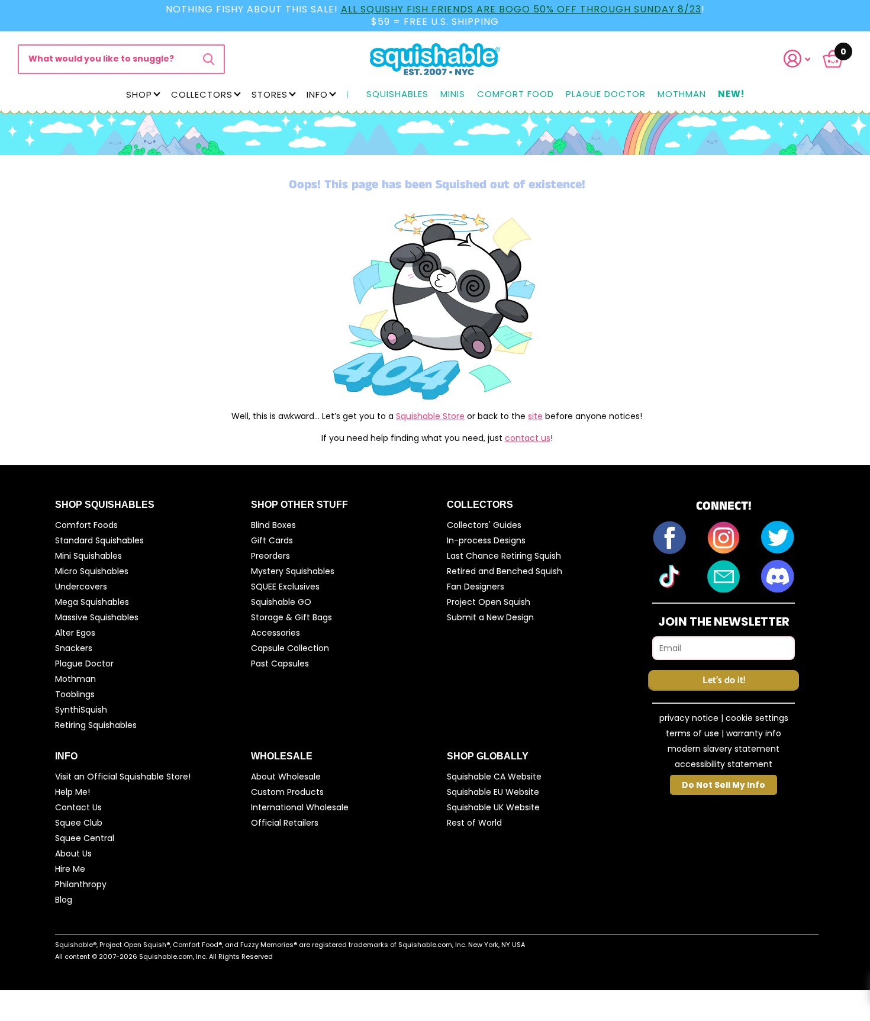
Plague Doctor (606, 94)
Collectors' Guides (484, 525)
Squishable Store (430, 416)
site (535, 416)
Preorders (270, 556)
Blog (63, 900)
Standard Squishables (99, 540)
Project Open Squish (488, 602)
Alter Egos (75, 633)
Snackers (73, 648)
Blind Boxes (273, 525)
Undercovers (81, 586)
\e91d (208, 59)
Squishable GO (281, 602)
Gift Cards (272, 540)
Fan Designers (475, 586)
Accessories (275, 633)
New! (731, 94)
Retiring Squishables (96, 725)
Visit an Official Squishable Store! (123, 776)
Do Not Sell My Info (723, 785)
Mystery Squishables (292, 571)
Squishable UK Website (493, 807)
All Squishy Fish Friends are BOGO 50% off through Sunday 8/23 (521, 9)
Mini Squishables (88, 556)
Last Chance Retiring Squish (504, 556)
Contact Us (78, 807)
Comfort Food (515, 94)
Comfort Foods (86, 525)
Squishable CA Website (494, 776)
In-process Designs (486, 540)
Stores (270, 94)
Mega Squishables (92, 602)
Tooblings (75, 694)
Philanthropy (81, 884)
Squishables (397, 94)
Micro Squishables (91, 571)
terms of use (692, 733)
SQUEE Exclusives (285, 586)
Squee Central (84, 838)
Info (317, 94)
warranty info (753, 733)
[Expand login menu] (797, 59)
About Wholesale (286, 776)
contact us (527, 438)
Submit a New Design (490, 617)
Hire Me (70, 869)
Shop (139, 94)
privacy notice (688, 718)
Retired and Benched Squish (504, 571)
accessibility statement (723, 764)
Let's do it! (724, 680)
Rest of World (474, 823)
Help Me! (72, 792)
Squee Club (78, 823)
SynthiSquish (81, 710)
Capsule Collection (290, 648)
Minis (452, 94)
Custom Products (287, 792)
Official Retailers (284, 823)
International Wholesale (300, 807)
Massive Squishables (96, 617)
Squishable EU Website (493, 792)
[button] (804, 59)
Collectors (202, 94)
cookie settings (757, 718)
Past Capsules (280, 663)
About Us (73, 853)
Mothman (682, 94)
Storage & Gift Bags (291, 617)
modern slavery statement (723, 749)
